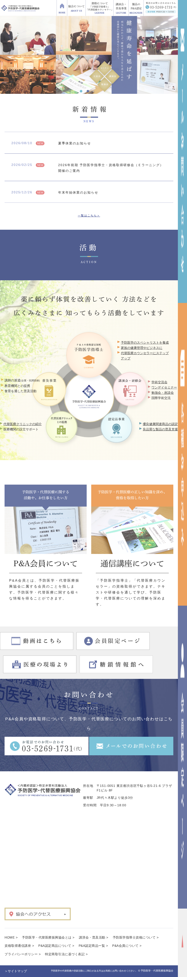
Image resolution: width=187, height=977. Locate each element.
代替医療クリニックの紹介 (22, 424)
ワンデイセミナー (164, 387)
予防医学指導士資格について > (136, 937)
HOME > (11, 937)
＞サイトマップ (16, 971)
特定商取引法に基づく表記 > (66, 954)
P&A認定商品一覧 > (93, 945)
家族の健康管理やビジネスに (141, 348)
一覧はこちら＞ (89, 215)
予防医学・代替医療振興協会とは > (48, 937)
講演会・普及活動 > (93, 937)
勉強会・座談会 (162, 392)
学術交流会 (159, 382)
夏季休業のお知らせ (74, 143)
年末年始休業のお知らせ (78, 192)
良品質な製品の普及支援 (160, 429)
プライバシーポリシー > (23, 954)
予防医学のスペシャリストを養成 (145, 342)
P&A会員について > (127, 945)
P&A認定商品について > (56, 945)
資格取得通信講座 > (19, 945)
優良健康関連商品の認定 (160, 424)
